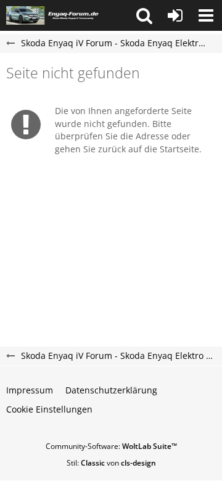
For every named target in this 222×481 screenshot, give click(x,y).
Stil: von (111, 463)
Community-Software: (111, 446)
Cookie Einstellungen (49, 409)
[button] (144, 15)
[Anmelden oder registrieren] (175, 15)
